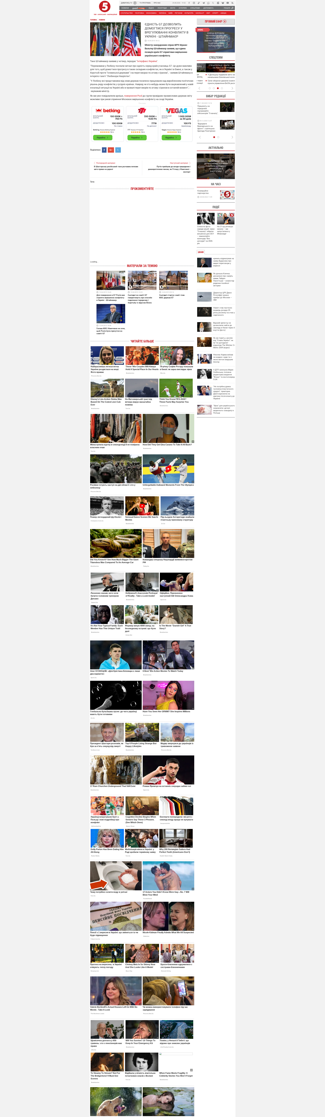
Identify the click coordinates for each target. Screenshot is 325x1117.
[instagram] (193, 3)
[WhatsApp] (208, 3)
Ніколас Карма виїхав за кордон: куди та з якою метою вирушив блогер (223, 358)
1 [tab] (206, 52)
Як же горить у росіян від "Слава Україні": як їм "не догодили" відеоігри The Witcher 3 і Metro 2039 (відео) (224, 343)
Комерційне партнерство (203, 192)
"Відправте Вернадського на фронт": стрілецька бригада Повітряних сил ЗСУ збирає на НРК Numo (206, 130)
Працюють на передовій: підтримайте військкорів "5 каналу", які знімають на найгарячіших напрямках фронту (207, 113)
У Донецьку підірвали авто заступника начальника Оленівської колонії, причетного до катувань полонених (216, 77)
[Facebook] (189, 3)
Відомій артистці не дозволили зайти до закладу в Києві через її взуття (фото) (224, 326)
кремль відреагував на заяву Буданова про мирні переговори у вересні (223, 262)
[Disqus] (142, 228)
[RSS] (232, 3)
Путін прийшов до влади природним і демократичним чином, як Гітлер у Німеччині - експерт (169, 169)
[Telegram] (203, 3)
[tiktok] (198, 3)
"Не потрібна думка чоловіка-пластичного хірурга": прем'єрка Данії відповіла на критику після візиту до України (224, 392)
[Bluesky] (222, 3)
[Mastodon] (218, 3)
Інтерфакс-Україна (147, 61)
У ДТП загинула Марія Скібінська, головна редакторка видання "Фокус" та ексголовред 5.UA (224, 375)
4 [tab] (222, 88)
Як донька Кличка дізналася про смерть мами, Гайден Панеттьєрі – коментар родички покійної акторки (223, 279)
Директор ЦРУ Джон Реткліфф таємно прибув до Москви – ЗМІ (222, 296)
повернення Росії (133, 95)
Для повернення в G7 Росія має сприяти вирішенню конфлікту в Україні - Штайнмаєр (110, 297)
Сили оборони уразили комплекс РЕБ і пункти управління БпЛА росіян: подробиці (216, 83)
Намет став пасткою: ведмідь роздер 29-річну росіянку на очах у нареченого (224, 311)
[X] (213, 3)
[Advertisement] (142, 123)
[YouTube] (227, 3)
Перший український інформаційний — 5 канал (105, 8)
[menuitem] (125, 8)
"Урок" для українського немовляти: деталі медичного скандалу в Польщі (224, 409)
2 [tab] (225, 52)
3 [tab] (218, 88)
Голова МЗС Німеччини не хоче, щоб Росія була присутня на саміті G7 (110, 331)
